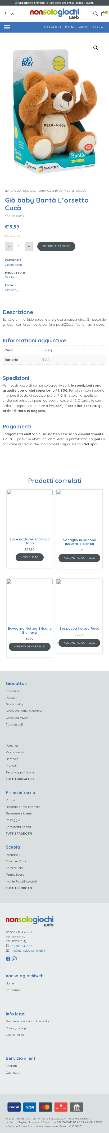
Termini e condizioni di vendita (27, 1021)
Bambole (12, 759)
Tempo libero (15, 874)
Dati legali (13, 1072)
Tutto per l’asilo (16, 861)
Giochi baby (37, 190)
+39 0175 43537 (21, 946)
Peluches (12, 745)
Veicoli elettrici (16, 752)
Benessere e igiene (18, 813)
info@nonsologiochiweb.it (27, 950)
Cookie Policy (15, 1035)
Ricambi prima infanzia (23, 807)
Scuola (97, 27)
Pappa (10, 800)
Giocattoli (52, 27)
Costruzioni (13, 691)
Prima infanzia (76, 27)
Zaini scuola (14, 868)
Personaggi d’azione (20, 772)
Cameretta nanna (18, 827)
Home (8, 190)
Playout (11, 698)
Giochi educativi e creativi (24, 711)
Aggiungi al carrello (56, 246)
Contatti (11, 1066)
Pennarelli (13, 855)
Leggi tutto (29, 557)
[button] (96, 14)
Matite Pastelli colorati (21, 881)
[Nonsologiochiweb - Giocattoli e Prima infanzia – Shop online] (54, 13)
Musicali (11, 765)
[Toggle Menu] (7, 27)
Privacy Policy (16, 1028)
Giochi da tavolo (17, 718)
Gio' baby (11, 290)
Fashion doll (14, 724)
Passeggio (13, 820)
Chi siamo (13, 990)
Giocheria (12, 277)
